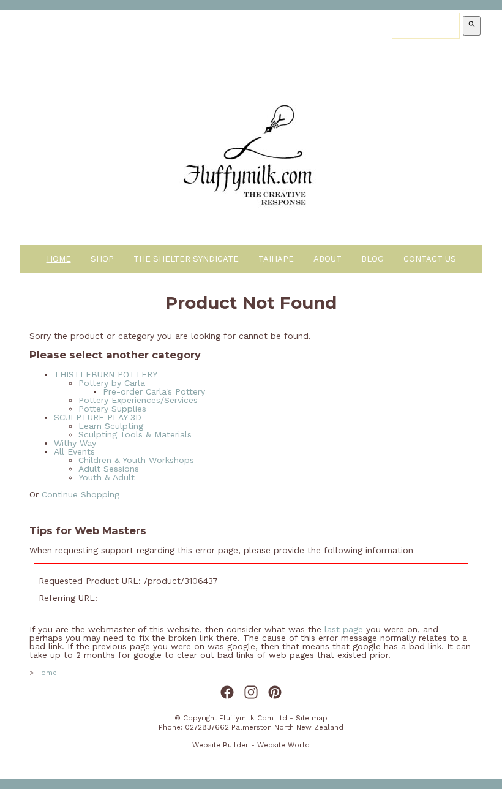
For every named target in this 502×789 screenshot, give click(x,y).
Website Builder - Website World (251, 745)
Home (59, 258)
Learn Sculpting (110, 426)
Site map (312, 718)
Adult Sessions (108, 469)
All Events (74, 451)
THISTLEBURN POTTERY (105, 374)
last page (343, 629)
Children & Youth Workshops (136, 460)
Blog (372, 258)
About (327, 258)
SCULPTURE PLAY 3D (97, 417)
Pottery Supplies (112, 408)
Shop (102, 258)
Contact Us (429, 258)
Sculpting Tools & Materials (135, 434)
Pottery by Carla (111, 383)
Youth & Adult (106, 477)
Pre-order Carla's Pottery (154, 391)
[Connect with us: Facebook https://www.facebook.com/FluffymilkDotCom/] (227, 693)
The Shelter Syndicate (186, 258)
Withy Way (75, 443)
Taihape (276, 258)
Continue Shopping (80, 494)
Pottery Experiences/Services (138, 400)
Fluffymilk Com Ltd (253, 718)
